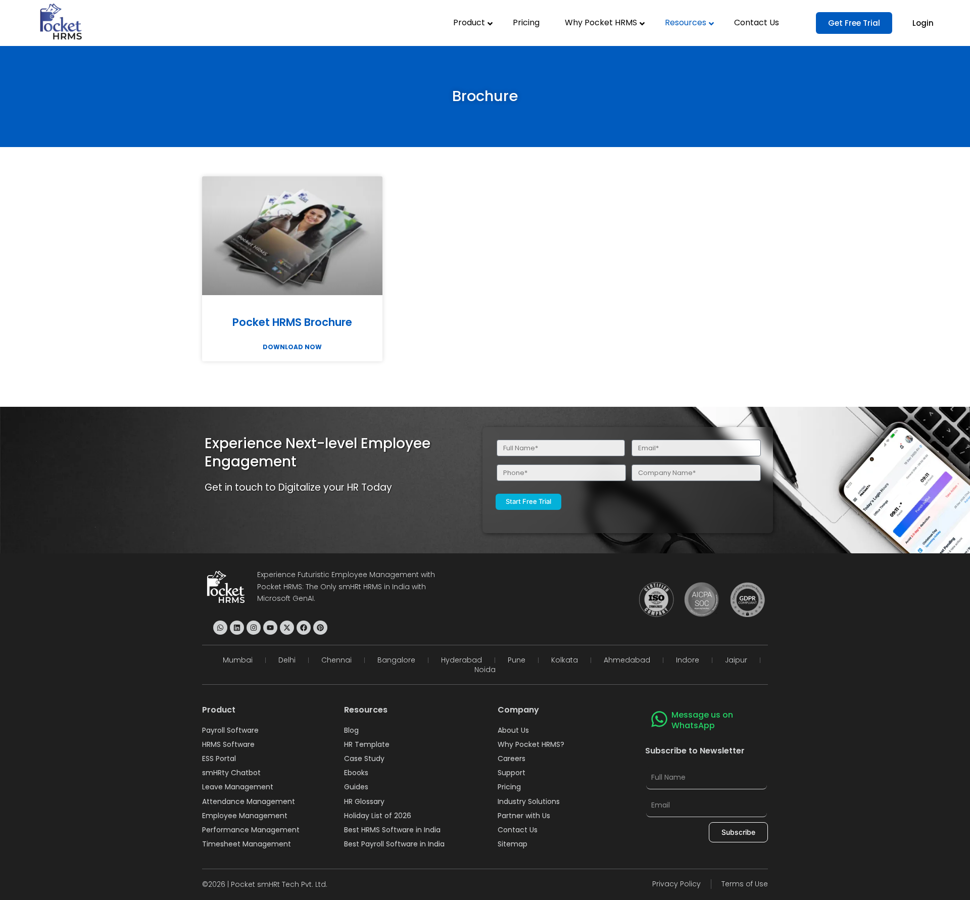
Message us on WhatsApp (702, 720)
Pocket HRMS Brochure (292, 322)
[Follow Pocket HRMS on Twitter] (287, 628)
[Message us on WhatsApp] (659, 719)
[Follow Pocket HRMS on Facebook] (304, 628)
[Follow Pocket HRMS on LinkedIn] (237, 628)
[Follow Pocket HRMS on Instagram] (254, 628)
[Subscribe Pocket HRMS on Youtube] (270, 628)
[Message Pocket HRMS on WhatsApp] (220, 628)
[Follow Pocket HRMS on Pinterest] (320, 628)
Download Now (292, 347)
